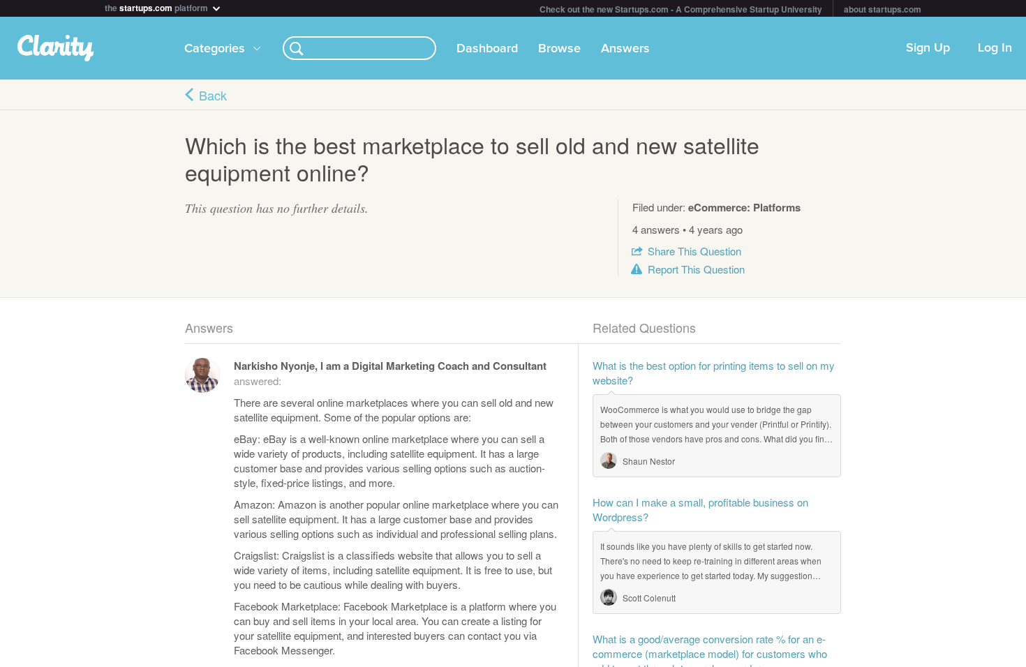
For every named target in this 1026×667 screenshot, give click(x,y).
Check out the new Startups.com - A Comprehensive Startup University (681, 9)
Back (213, 95)
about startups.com (882, 9)
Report (696, 269)
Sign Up (928, 48)
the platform (157, 6)
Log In (995, 48)
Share (694, 250)
